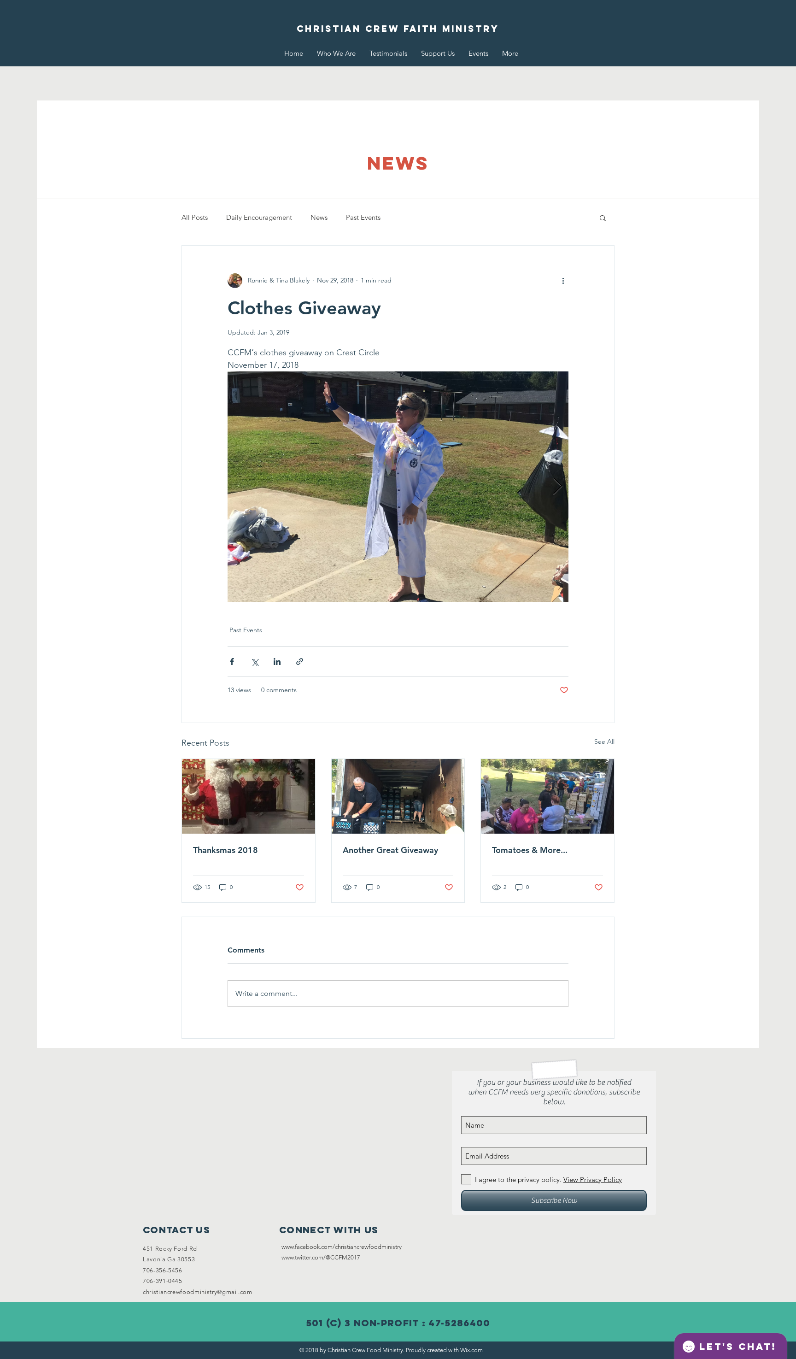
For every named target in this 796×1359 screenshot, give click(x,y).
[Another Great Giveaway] (398, 796)
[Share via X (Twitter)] (254, 661)
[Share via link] (299, 661)
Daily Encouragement (259, 217)
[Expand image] (398, 486)
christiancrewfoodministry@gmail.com (197, 1291)
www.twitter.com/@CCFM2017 (320, 1257)
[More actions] (562, 280)
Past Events (363, 217)
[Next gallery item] (557, 486)
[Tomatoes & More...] (547, 796)
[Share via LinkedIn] (277, 661)
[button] (602, 217)
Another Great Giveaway (390, 850)
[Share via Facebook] (232, 661)
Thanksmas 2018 (225, 850)
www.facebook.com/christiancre (322, 1246)
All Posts (194, 217)
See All (604, 741)
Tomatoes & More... (530, 850)
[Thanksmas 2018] (248, 796)
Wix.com (471, 1350)
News (319, 217)
